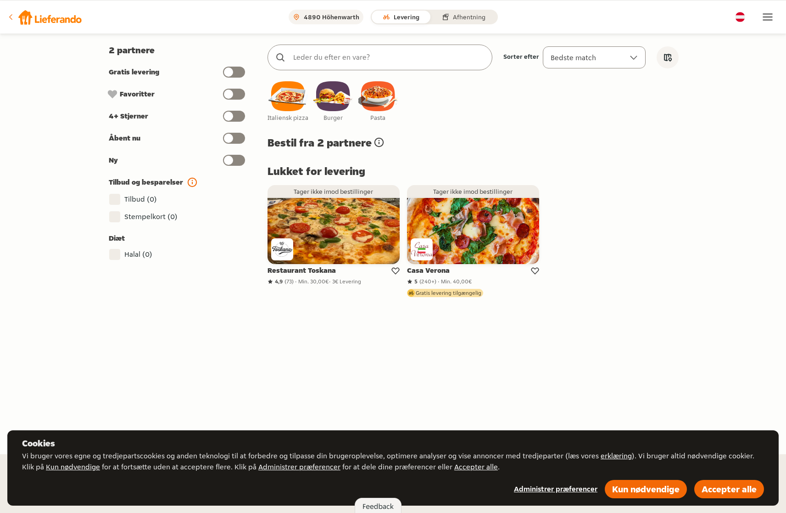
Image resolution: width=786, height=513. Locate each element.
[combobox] (389, 57)
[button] (44, 17)
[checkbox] (288, 101)
